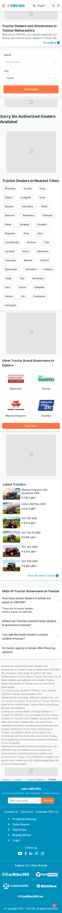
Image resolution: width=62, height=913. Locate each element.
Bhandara (10, 188)
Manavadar (11, 269)
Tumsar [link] (52, 779)
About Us (27, 811)
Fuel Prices (19, 829)
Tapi (22, 278)
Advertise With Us (47, 811)
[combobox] (43, 6)
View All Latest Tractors (41, 575)
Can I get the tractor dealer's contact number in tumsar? (25, 636)
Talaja (8, 278)
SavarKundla (12, 242)
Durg (42, 188)
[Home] (16, 6)
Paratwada (39, 296)
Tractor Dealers (35, 779)
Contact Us (11, 811)
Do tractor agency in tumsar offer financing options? (28, 650)
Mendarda (43, 251)
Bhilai (44, 206)
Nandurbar (28, 215)
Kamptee (39, 287)
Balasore (10, 215)
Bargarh (9, 206)
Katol (7, 287)
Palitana (48, 269)
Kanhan (9, 296)
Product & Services (24, 819)
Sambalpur (27, 206)
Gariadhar (30, 269)
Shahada (47, 215)
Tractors (17, 779)
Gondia (27, 188)
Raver (8, 224)
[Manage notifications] (54, 905)
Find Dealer (31, 89)
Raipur (8, 197)
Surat (42, 197)
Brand (7, 55)
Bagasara (10, 233)
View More (31, 425)
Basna (25, 251)
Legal (16, 840)
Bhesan (28, 260)
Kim (23, 296)
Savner (22, 287)
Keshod (45, 260)
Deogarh (42, 224)
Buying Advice (22, 835)
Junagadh (25, 197)
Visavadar (10, 260)
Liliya (40, 233)
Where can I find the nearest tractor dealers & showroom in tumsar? (29, 623)
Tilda (46, 242)
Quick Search (21, 824)
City (6, 71)
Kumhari (31, 242)
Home (6, 779)
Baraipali (24, 224)
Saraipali (9, 251)
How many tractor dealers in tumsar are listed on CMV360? (26, 600)
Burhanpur (38, 278)
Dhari (26, 233)
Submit (48, 800)
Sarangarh (10, 305)
